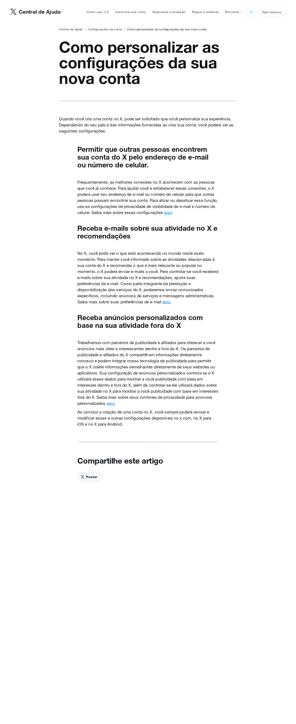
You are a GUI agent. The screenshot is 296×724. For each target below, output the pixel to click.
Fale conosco (271, 12)
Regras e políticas (205, 12)
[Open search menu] (251, 12)
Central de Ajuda (71, 29)
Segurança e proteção (168, 12)
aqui (168, 212)
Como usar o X (98, 12)
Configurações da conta (105, 29)
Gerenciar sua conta (130, 12)
